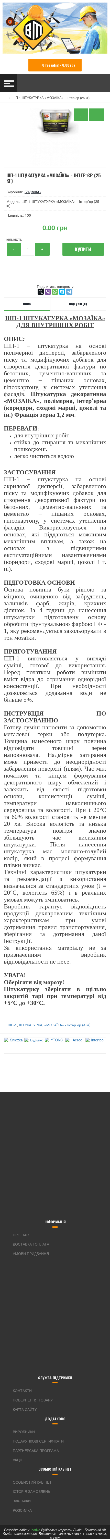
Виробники (24, 1431)
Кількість (14, 239)
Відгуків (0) (78, 304)
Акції (17, 1459)
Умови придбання (31, 1253)
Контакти (22, 1390)
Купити (83, 249)
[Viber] (48, 292)
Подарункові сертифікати (38, 1441)
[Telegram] (69, 292)
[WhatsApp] (55, 292)
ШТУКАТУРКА (30, 1024)
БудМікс (33, 191)
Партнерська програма (36, 1450)
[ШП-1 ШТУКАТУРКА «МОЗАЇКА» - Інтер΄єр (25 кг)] (55, 137)
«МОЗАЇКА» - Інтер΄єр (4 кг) (67, 1024)
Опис (27, 304)
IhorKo (35, 1529)
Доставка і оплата (31, 1244)
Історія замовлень (31, 1491)
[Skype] (62, 292)
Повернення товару (33, 1399)
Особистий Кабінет (32, 1482)
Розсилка (22, 1510)
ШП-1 (12, 1024)
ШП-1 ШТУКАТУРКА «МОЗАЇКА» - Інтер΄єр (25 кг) (51, 97)
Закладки (22, 1500)
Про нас (21, 1234)
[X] (41, 292)
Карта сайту (25, 1409)
